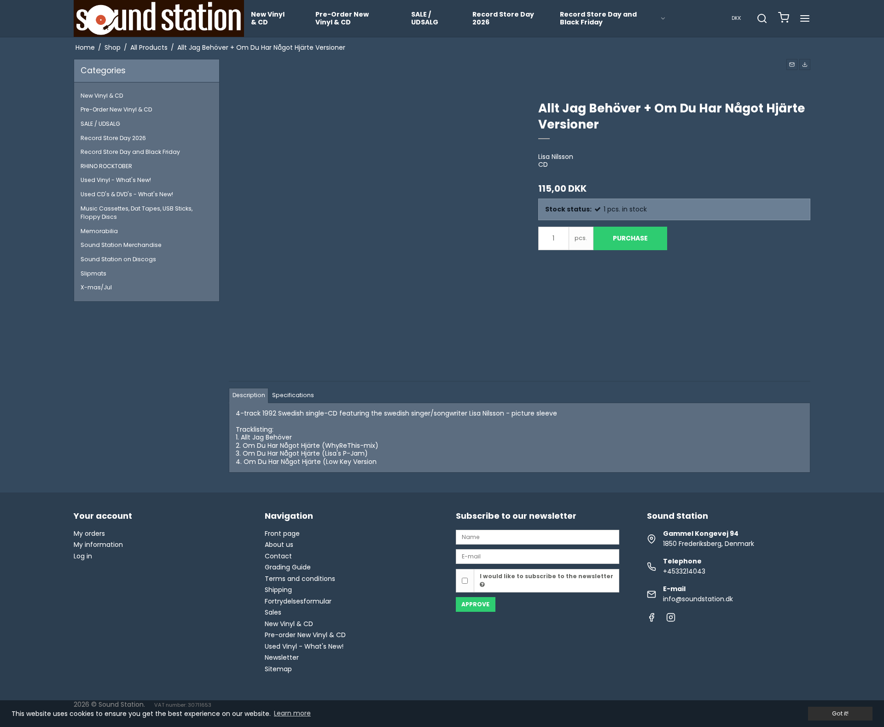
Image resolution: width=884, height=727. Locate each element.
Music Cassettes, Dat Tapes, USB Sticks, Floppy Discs (136, 213)
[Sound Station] (159, 18)
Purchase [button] (630, 238)
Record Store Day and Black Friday (598, 18)
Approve (475, 604)
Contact (278, 556)
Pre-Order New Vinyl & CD (342, 18)
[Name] (537, 536)
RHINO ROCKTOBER (106, 166)
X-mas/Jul (96, 287)
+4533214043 (684, 571)
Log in (83, 556)
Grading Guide (288, 567)
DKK (736, 18)
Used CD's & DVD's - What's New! (127, 194)
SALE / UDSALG (424, 18)
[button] (791, 64)
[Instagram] (670, 619)
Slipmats (93, 273)
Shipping (278, 589)
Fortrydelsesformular (298, 601)
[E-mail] (537, 556)
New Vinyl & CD (268, 18)
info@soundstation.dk (698, 599)
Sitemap (278, 669)
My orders (89, 533)
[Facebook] (651, 619)
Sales (273, 612)
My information (98, 544)
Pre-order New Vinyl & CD (305, 634)
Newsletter (282, 657)
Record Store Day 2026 (503, 18)
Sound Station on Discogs (118, 259)
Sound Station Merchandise (121, 245)
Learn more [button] (292, 713)
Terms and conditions (300, 578)
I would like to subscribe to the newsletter (546, 576)
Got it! (840, 713)
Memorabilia (99, 231)
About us (279, 544)
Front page (282, 533)
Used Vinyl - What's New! (116, 180)
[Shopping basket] (783, 18)
